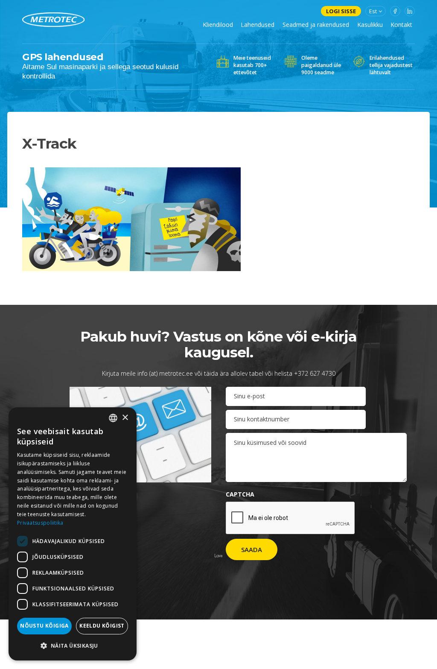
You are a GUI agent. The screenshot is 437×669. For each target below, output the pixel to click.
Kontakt (401, 24)
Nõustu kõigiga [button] (44, 625)
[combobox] (113, 418)
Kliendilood (218, 24)
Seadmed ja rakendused (316, 24)
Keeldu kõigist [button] (102, 625)
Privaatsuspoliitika (40, 522)
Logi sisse (341, 11)
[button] (72, 646)
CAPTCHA (240, 494)
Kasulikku (370, 24)
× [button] (125, 418)
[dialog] (73, 533)
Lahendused (257, 24)
